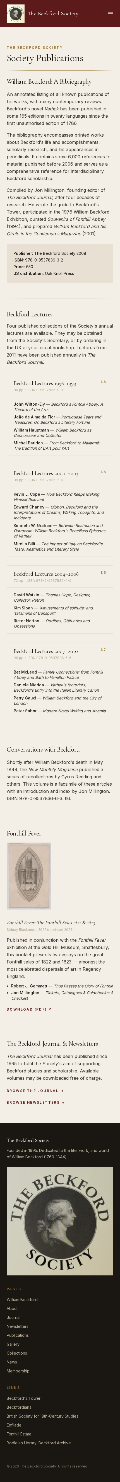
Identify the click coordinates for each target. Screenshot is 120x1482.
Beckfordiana (19, 1407)
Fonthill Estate (19, 1434)
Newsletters (17, 1326)
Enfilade (14, 1425)
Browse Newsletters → (36, 1102)
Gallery (13, 1344)
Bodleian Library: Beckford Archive (39, 1442)
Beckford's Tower (23, 1398)
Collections (17, 1353)
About (12, 1308)
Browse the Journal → (35, 1091)
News (12, 1362)
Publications (18, 1335)
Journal (13, 1317)
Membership (18, 1371)
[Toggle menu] (110, 14)
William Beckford (22, 1299)
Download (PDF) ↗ (29, 1009)
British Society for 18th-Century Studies (42, 1416)
